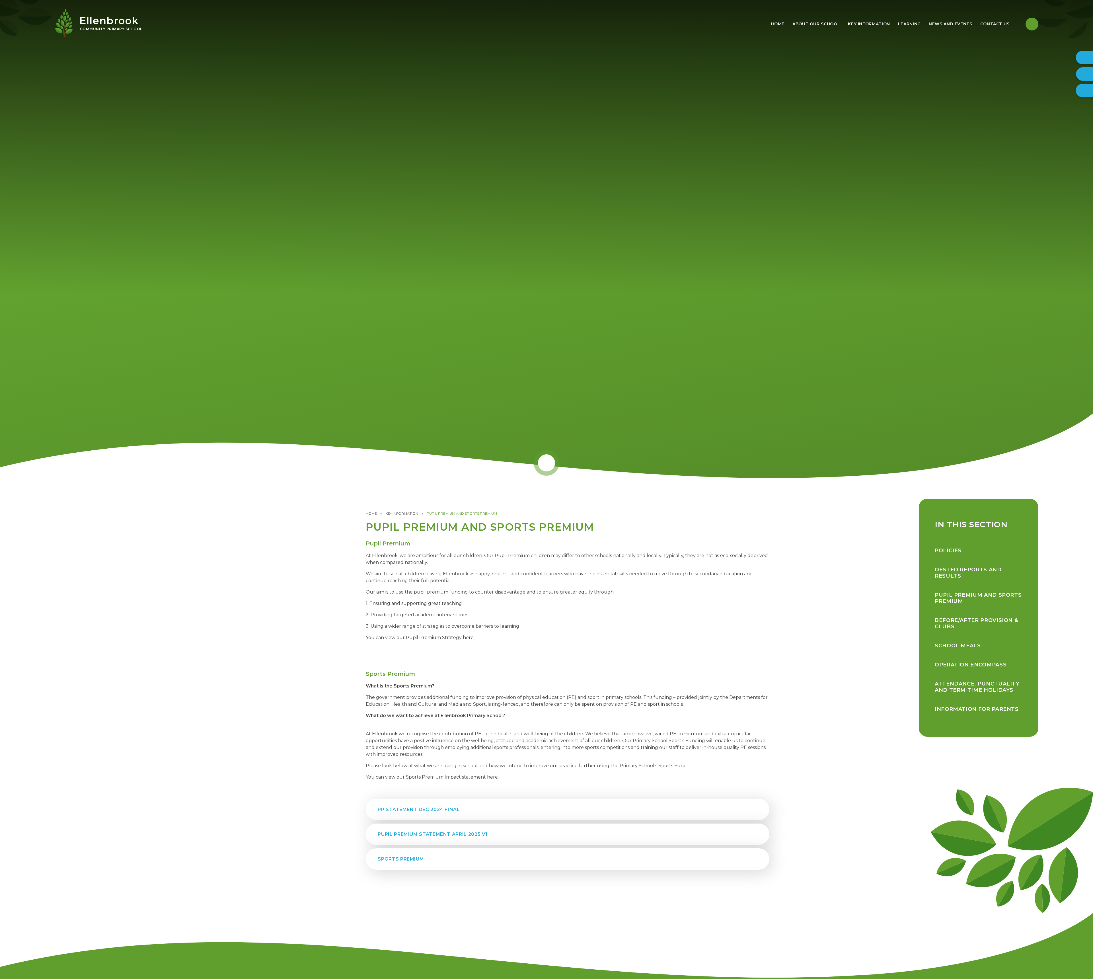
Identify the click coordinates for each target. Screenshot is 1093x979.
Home (371, 513)
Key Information (401, 513)
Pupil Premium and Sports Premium (462, 513)
